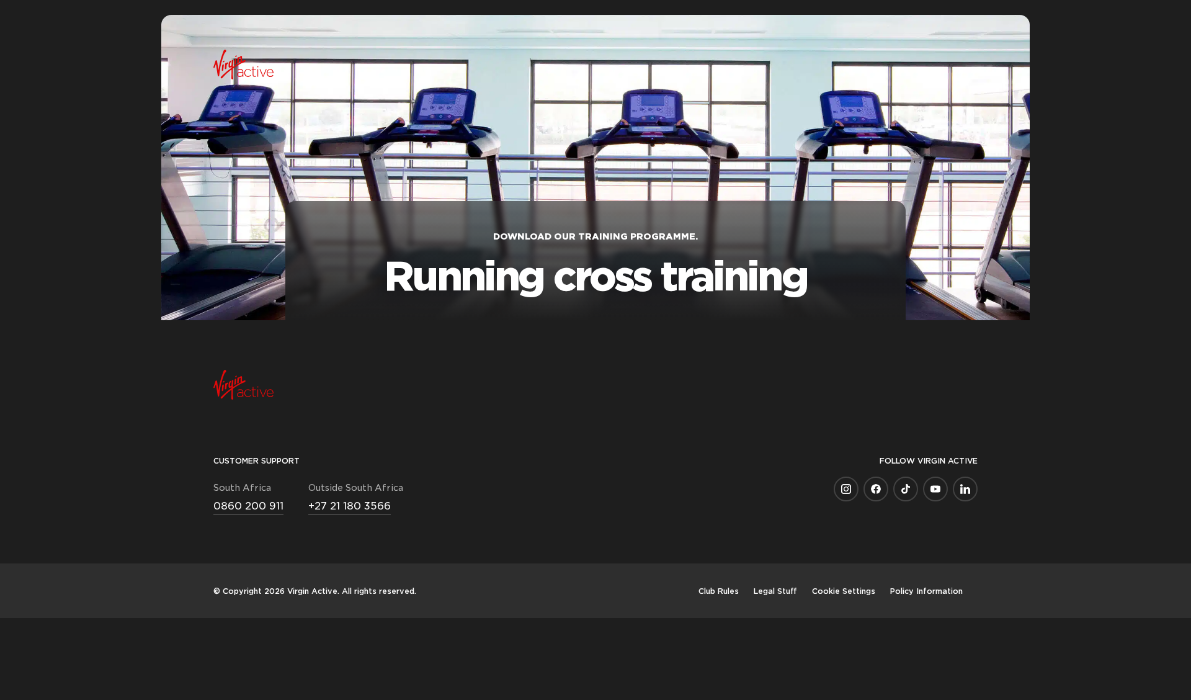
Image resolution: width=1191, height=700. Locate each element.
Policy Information (926, 591)
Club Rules (718, 591)
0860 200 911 (248, 505)
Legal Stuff (775, 591)
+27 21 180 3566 (349, 505)
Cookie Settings (843, 591)
